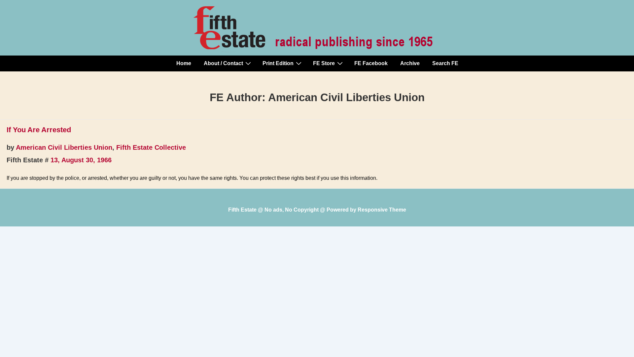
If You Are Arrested (39, 130)
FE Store (324, 63)
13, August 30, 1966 (81, 160)
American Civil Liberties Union (64, 147)
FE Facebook (371, 63)
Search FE (445, 63)
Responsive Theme (382, 210)
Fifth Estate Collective (151, 147)
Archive (410, 63)
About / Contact (223, 63)
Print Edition (278, 63)
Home (183, 63)
